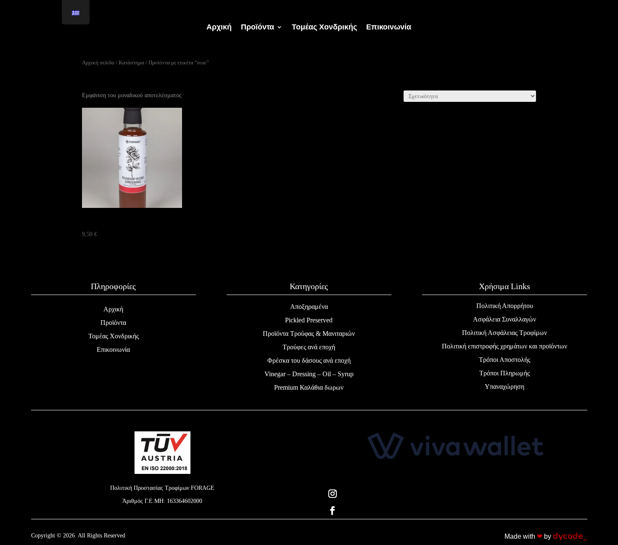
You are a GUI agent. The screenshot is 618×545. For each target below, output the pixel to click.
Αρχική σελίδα (98, 63)
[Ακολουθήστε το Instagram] (455, 493)
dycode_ (570, 536)
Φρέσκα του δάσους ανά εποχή (309, 360)
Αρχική (219, 27)
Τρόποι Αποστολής (504, 359)
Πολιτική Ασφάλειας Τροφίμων (504, 332)
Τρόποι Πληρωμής (504, 373)
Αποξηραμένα (309, 306)
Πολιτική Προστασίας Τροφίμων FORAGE (162, 488)
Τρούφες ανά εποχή (309, 347)
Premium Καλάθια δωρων (308, 387)
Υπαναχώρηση (504, 386)
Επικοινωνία (388, 27)
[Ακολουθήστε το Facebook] (455, 510)
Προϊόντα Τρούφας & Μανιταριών (309, 333)
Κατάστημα (131, 63)
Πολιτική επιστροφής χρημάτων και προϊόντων (504, 346)
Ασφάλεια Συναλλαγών (504, 319)
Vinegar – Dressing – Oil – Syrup (309, 374)
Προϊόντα (257, 27)
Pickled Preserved (309, 320)
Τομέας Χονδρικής (324, 27)
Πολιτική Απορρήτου (504, 305)
